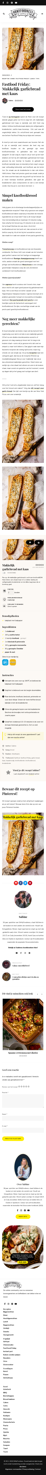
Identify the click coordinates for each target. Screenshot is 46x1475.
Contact (38, 1469)
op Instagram (14, 117)
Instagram (25, 953)
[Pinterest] (30, 883)
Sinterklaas (8, 1378)
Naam (4, 1114)
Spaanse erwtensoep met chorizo (23, 1053)
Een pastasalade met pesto (21, 300)
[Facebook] (21, 883)
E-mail (4, 1126)
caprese (8, 284)
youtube (16, 2)
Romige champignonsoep (24, 258)
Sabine (11, 101)
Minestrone (27, 264)
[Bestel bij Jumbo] (13, 662)
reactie (16, 737)
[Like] (16, 883)
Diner (12, 79)
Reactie (5, 1093)
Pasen (5, 1374)
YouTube (16, 953)
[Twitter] (25, 883)
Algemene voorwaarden (13, 1469)
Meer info (23, 1216)
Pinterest (29, 953)
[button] (39, 542)
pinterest (12, 2)
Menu (42, 14)
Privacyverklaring (28, 1469)
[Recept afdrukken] (30, 542)
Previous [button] (37, 994)
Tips (37, 79)
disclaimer (22, 1467)
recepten (33, 353)
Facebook (20, 953)
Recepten (5, 79)
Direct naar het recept (23, 109)
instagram (7, 2)
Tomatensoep (8, 249)
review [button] (31, 774)
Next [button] (42, 994)
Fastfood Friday (22, 79)
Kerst (5, 1371)
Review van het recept (10, 1087)
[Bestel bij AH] (5, 662)
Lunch (32, 79)
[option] (23, 1028)
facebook (3, 2)
